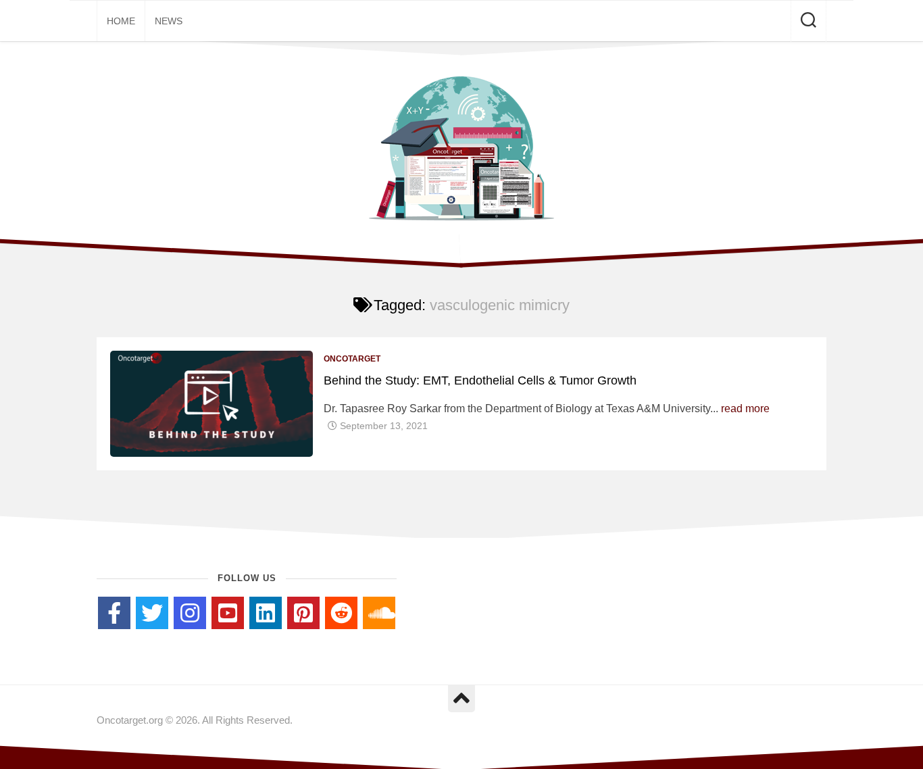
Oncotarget (352, 359)
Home (121, 21)
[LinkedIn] (265, 613)
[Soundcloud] (379, 613)
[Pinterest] (303, 613)
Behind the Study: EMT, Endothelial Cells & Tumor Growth (480, 380)
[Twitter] (152, 613)
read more (745, 408)
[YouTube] (227, 613)
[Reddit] (341, 613)
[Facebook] (114, 613)
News (168, 21)
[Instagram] (190, 613)
